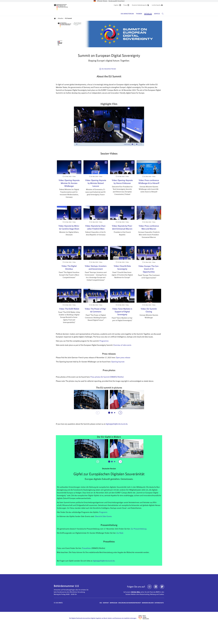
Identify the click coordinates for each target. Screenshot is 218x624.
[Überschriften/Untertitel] (132, 144)
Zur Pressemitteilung (138, 529)
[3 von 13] (114, 412)
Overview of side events (122, 345)
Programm (103, 512)
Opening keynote (117, 362)
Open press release (123, 357)
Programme (103, 341)
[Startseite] (55, 18)
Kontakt (106, 603)
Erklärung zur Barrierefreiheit (129, 603)
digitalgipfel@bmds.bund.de (104, 561)
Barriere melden (148, 603)
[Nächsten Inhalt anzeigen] (120, 412)
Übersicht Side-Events (103, 516)
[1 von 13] (109, 413)
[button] (91, 399)
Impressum (113, 603)
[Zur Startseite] (61, 6)
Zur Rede (119, 533)
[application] (109, 126)
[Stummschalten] (137, 144)
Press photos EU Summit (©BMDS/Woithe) (107, 377)
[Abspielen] (109, 126)
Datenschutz (159, 603)
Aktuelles (60, 18)
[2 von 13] (112, 412)
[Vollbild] (141, 144)
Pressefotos (86, 548)
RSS (101, 603)
